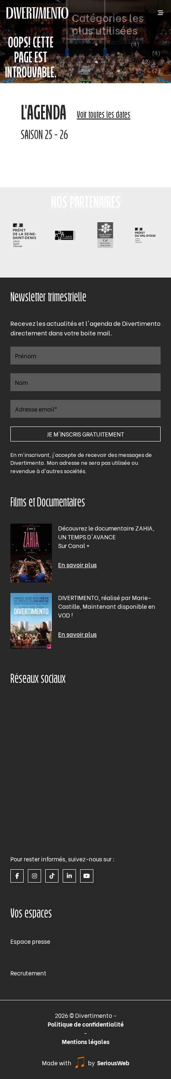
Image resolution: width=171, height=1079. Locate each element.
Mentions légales (86, 1041)
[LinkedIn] (69, 876)
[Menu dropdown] (160, 13)
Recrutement (28, 972)
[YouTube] (86, 876)
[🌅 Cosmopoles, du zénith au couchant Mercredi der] (45, 725)
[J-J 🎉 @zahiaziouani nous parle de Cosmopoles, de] (45, 821)
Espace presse (30, 941)
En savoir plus (77, 564)
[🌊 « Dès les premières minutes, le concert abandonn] (125, 773)
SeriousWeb (113, 1062)
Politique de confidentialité (86, 1023)
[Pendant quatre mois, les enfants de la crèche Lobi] (125, 725)
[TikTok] (52, 876)
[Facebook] (17, 876)
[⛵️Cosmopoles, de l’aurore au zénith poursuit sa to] (45, 773)
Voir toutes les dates (103, 115)
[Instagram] (34, 876)
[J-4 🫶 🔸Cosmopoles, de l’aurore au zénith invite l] (125, 821)
